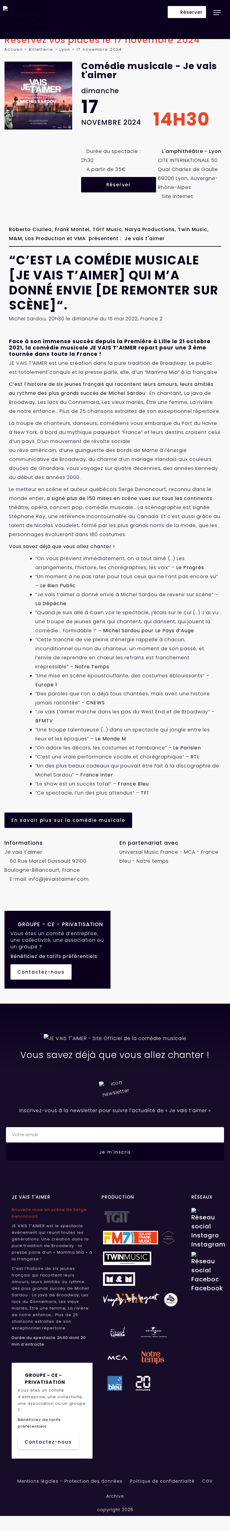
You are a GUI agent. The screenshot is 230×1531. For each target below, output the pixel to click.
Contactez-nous (41, 972)
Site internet (177, 196)
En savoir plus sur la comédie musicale (68, 820)
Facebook (204, 1288)
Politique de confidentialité (162, 1481)
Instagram (204, 1244)
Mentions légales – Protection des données (69, 1481)
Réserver (118, 184)
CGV (207, 1481)
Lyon (64, 49)
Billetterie (41, 49)
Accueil (13, 49)
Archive (115, 1496)
